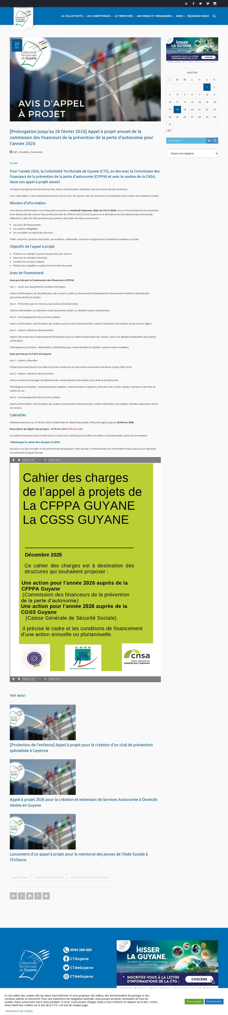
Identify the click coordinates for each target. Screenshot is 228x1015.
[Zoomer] (45, 460)
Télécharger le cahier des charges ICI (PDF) (35, 442)
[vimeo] (207, 3)
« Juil (168, 130)
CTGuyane (79, 958)
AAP (15, 152)
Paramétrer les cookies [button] (19, 1011)
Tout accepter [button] (194, 1001)
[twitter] (200, 3)
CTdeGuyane (81, 967)
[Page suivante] (19, 460)
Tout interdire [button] (214, 1001)
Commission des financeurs (49, 877)
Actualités (24, 152)
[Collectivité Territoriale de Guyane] (23, 18)
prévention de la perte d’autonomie (89, 877)
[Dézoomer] (39, 460)
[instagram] (214, 3)
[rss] (186, 3)
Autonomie (36, 152)
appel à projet (20, 877)
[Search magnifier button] (215, 141)
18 (177, 109)
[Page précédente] (13, 460)
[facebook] (193, 3)
